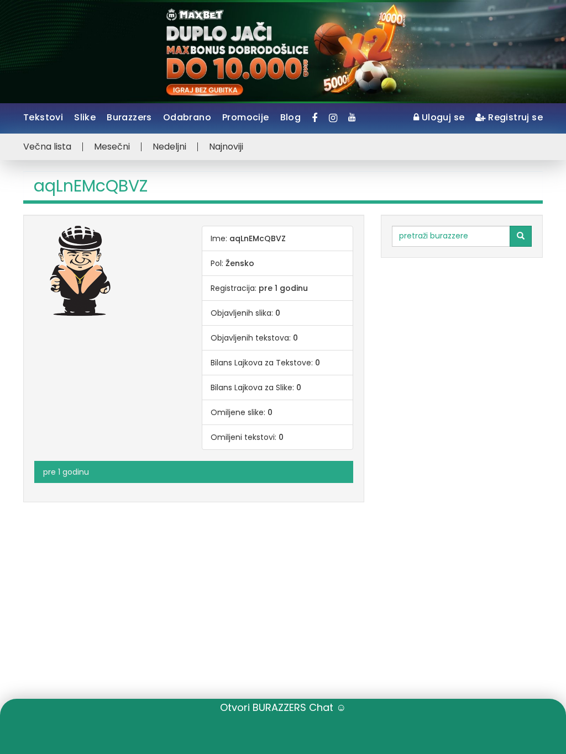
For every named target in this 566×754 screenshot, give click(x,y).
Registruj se (514, 117)
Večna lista (47, 146)
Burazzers (129, 117)
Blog (290, 117)
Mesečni (112, 146)
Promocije (245, 117)
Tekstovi (43, 117)
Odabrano (187, 117)
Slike (85, 117)
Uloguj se (441, 117)
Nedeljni (169, 146)
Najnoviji (226, 146)
